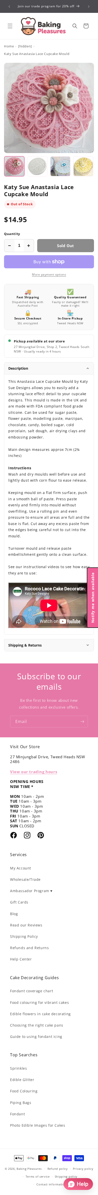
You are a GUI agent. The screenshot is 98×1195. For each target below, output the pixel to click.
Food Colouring (23, 1091)
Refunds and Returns (29, 947)
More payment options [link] (49, 274)
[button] (10, 26)
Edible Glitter (22, 1079)
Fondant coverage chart (31, 990)
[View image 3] (60, 166)
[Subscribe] (82, 721)
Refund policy (57, 1169)
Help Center (21, 959)
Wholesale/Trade (25, 879)
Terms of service (38, 1176)
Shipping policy (66, 1176)
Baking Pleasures (29, 1169)
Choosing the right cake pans (36, 1025)
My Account (20, 868)
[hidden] (25, 46)
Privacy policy (83, 1169)
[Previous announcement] (9, 6)
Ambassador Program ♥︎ (31, 890)
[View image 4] (83, 166)
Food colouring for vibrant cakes (39, 1002)
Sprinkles (18, 1068)
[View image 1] (14, 166)
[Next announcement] (88, 6)
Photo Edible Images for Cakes (37, 1125)
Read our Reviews (26, 925)
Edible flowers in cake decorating (40, 1013)
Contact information (51, 1184)
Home (9, 46)
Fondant (17, 1114)
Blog (14, 913)
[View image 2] (37, 166)
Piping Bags (20, 1102)
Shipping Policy (24, 936)
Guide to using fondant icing (36, 1036)
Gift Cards (19, 902)
